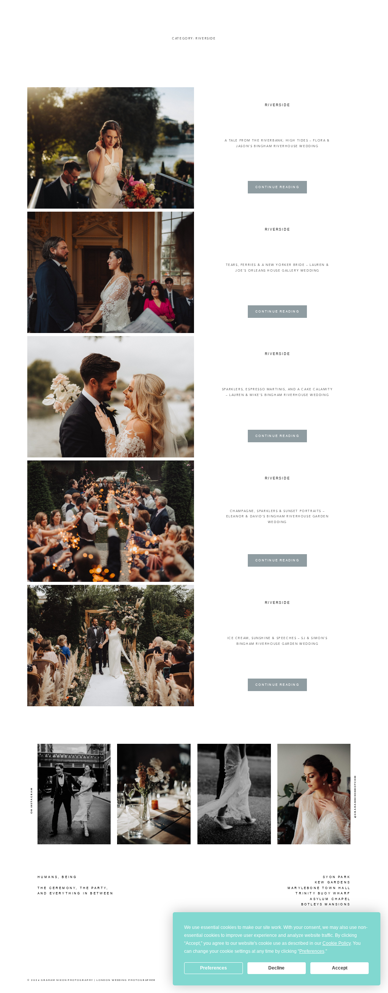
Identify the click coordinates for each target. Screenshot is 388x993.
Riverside (277, 105)
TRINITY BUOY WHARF (323, 893)
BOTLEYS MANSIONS (325, 904)
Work (255, 9)
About (272, 9)
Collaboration (299, 9)
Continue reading (277, 187)
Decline (276, 968)
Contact (351, 9)
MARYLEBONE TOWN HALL (319, 888)
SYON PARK (336, 877)
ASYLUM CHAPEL (330, 899)
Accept (339, 968)
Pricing (329, 9)
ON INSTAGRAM (31, 800)
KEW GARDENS (332, 882)
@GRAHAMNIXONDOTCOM (355, 796)
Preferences (213, 968)
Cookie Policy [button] (336, 943)
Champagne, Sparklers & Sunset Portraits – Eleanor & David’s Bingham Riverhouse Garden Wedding (277, 516)
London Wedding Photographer (126, 980)
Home (239, 9)
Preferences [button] (311, 951)
